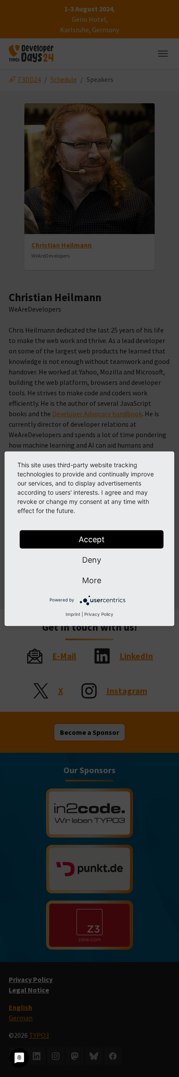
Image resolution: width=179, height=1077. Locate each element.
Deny (91, 559)
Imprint (73, 613)
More (91, 579)
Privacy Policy (98, 613)
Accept (92, 539)
